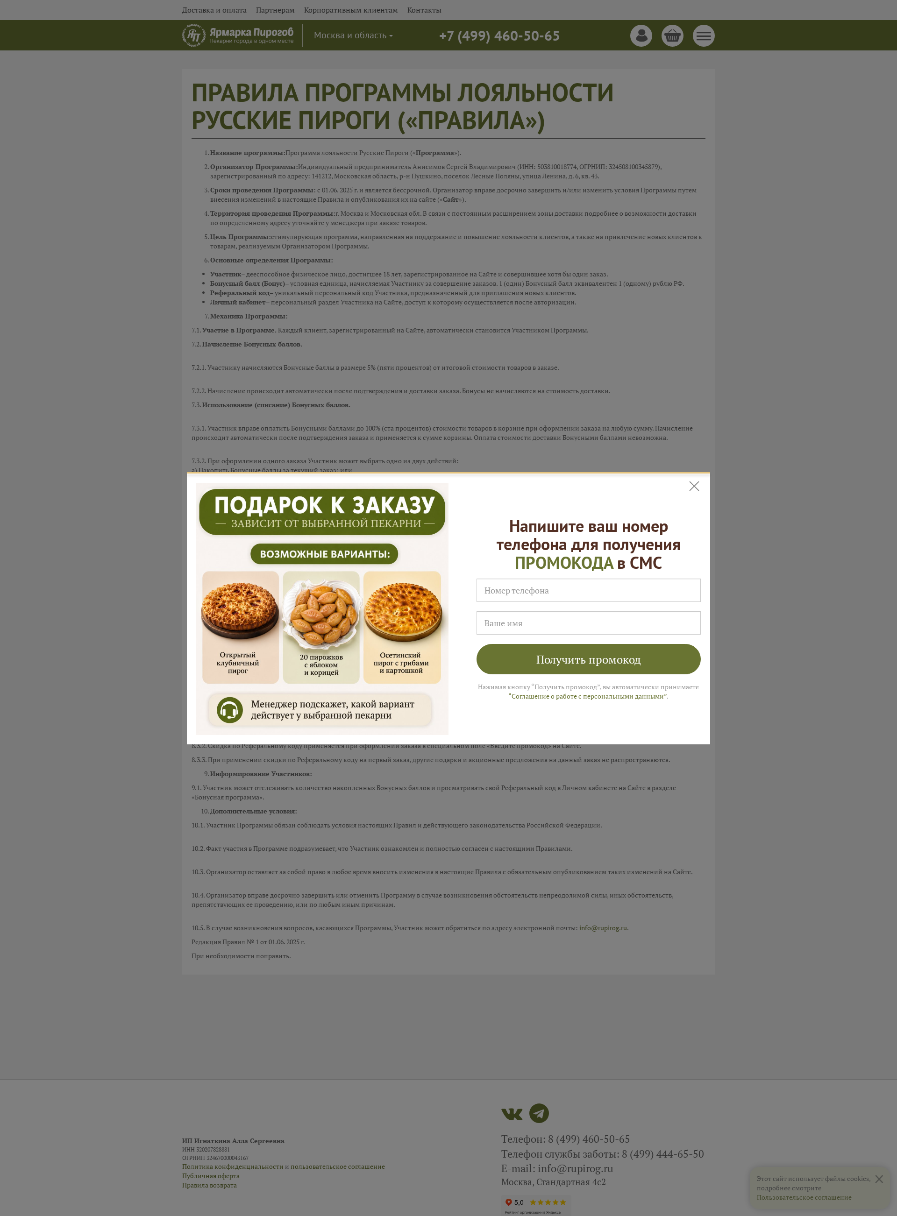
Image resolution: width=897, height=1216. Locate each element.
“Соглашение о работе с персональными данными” (587, 696)
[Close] (695, 486)
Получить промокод (588, 659)
